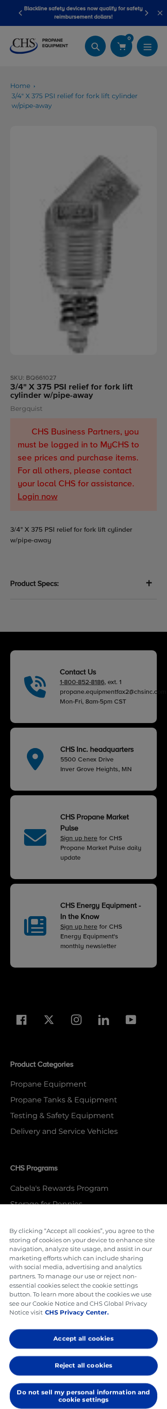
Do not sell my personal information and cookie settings (83, 1395)
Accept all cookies (83, 1338)
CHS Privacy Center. (77, 1312)
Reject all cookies (83, 1365)
